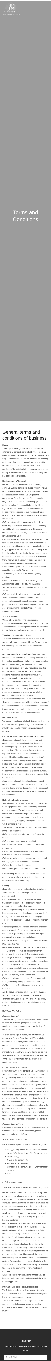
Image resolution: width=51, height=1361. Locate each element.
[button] (47, 8)
